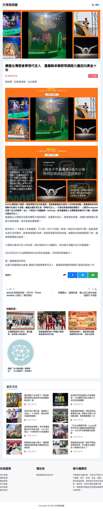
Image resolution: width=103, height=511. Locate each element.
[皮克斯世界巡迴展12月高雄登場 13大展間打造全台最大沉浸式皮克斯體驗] (60, 400)
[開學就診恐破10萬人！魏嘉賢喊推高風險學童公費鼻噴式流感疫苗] (14, 447)
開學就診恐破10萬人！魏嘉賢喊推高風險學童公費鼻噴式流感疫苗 (36, 445)
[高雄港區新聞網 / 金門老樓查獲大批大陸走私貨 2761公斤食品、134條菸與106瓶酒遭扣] (14, 431)
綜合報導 (4, 484)
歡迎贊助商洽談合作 (44, 475)
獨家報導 (4, 481)
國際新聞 (4, 478)
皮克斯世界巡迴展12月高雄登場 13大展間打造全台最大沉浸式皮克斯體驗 (83, 398)
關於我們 (4, 490)
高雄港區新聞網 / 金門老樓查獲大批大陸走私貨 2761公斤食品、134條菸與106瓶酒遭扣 (36, 429)
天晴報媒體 (10, 5)
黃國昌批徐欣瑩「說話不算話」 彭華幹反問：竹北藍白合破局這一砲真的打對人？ (84, 445)
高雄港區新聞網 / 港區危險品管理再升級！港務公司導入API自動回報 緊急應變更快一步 (83, 413)
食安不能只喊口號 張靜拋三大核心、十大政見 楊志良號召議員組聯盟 (36, 413)
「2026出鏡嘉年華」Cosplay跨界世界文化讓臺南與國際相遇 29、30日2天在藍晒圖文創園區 (83, 429)
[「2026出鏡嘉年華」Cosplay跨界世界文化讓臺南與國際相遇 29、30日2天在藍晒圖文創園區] (60, 431)
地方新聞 (4, 475)
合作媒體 (93, 76)
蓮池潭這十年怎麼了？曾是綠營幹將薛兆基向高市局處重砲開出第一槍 (36, 398)
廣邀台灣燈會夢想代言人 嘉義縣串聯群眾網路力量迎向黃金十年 (61, 265)
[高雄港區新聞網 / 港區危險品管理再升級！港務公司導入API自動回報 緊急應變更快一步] (60, 416)
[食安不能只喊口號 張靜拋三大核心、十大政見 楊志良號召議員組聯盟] (14, 416)
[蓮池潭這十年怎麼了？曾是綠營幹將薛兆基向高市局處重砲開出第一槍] (14, 400)
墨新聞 (8, 81)
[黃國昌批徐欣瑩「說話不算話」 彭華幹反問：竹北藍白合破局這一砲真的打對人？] (60, 447)
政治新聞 (4, 487)
